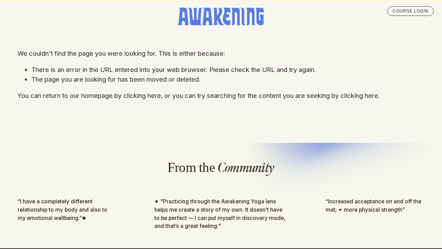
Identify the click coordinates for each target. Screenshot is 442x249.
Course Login (411, 11)
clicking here (142, 95)
